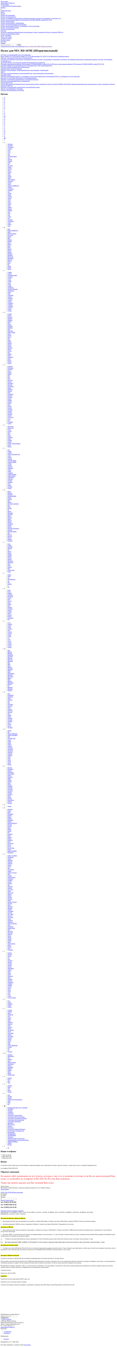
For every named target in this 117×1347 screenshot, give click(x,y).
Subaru (9, 939)
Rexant (9, 826)
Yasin (9, 1087)
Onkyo (9, 744)
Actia (9, 152)
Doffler (9, 354)
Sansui (9, 865)
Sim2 (9, 905)
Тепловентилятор (6, 75)
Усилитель (42, 62)
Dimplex (10, 348)
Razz (9, 812)
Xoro (9, 1079)
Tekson (9, 965)
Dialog (9, 341)
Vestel (9, 1031)
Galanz (9, 451)
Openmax (10, 749)
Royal (9, 846)
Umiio (9, 1005)
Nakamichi (10, 695)
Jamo (9, 576)
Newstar (10, 712)
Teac (9, 959)
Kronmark (10, 618)
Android (10, 190)
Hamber (10, 493)
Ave (9, 218)
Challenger (10, 287)
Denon (9, 335)
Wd (9, 1058)
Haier (9, 491)
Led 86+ (10, 629)
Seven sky (10, 889)
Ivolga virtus (11, 570)
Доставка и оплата (6, 38)
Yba (9, 1088)
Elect (9, 378)
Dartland (10, 326)
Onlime (10, 746)
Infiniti (9, 556)
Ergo (9, 405)
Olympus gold (11, 738)
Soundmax (10, 926)
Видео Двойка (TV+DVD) (8, 56)
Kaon (9, 590)
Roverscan (10, 843)
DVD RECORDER (6, 65)
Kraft (9, 613)
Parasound (10, 772)
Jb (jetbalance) (11, 579)
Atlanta (9, 209)
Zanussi (10, 1096)
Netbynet (10, 710)
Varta (9, 1013)
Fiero (9, 432)
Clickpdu (10, 298)
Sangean (10, 863)
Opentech (10, 750)
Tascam (10, 954)
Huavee (10, 534)
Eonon (9, 399)
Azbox (9, 224)
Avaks (9, 216)
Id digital (10, 547)
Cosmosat (10, 306)
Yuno (9, 1090)
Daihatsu (10, 320)
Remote (10, 825)
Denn (9, 334)
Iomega (10, 567)
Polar (9, 783)
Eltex (9, 392)
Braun (9, 267)
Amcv (9, 184)
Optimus (10, 754)
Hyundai (10, 541)
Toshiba (10, 985)
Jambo (9, 574)
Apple (9, 195)
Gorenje (10, 480)
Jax (8, 578)
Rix (9, 832)
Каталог (3, 13)
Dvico (9, 360)
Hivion (9, 522)
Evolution (10, 422)
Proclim (10, 798)
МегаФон (10, 1123)
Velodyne (10, 1022)
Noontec (10, 720)
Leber (9, 627)
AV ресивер (4, 62)
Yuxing (9, 1092)
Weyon (9, 1065)
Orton (9, 763)
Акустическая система (19, 62)
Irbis (9, 568)
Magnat (10, 652)
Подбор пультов (5, 40)
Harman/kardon (12, 496)
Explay (9, 423)
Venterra (10, 1024)
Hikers (9, 511)
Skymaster (10, 911)
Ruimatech (10, 852)
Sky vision (10, 914)
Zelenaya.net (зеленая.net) (15, 1099)
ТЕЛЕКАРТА (12, 1134)
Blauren (10, 260)
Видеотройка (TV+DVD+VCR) (41, 56)
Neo (9, 703)
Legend (10, 632)
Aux (9, 215)
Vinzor (9, 1039)
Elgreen (10, 391)
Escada (9, 408)
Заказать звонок (16, 6)
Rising (9, 829)
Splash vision (11, 928)
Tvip (9, 993)
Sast (9, 868)
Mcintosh (10, 661)
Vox (9, 1048)
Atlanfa (10, 207)
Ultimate (10, 1004)
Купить (3, 1200)
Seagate (10, 883)
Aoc (9, 192)
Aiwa (9, 170)
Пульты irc (11, 1127)
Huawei (10, 536)
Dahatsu (10, 318)
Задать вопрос (5, 4)
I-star (9, 544)
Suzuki (9, 946)
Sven (9, 948)
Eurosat (10, 411)
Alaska (9, 176)
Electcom (10, 380)
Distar (9, 349)
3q (8, 1147)
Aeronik (10, 159)
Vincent (10, 1038)
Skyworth (10, 917)
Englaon (10, 395)
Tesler (9, 973)
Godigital (10, 473)
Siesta (9, 900)
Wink (9, 1072)
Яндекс (10, 1144)
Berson (9, 249)
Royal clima (11, 848)
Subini (9, 940)
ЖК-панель (54, 56)
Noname (10, 718)
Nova (9, 723)
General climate (12, 460)
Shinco (9, 894)
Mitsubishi (10, 683)
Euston (9, 415)
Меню (2, 12)
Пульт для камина (6, 35)
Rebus (9, 817)
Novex (9, 724)
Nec (9, 701)
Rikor (9, 828)
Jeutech (10, 584)
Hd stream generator (13, 503)
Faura (9, 429)
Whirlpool (10, 1067)
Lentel (9, 635)
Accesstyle (10, 147)
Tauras (9, 956)
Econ (9, 371)
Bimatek (10, 253)
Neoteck (10, 706)
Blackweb (10, 257)
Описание (4, 1211)
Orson (9, 761)
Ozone (9, 764)
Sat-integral (11, 869)
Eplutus (10, 400)
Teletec (9, 970)
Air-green (10, 165)
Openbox (10, 747)
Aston (9, 204)
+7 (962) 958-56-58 (6, 6)
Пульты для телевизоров (8, 15)
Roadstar (10, 834)
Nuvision (10, 727)
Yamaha (10, 1085)
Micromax (10, 676)
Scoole (9, 882)
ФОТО (3, 72)
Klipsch (10, 607)
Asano (9, 202)
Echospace (10, 368)
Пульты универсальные (7, 21)
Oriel (9, 758)
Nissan (9, 715)
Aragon (10, 196)
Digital (9, 344)
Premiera (10, 791)
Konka (9, 610)
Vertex (9, 1028)
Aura (9, 213)
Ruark (9, 849)
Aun (9, 212)
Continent (10, 303)
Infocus (10, 558)
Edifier (9, 374)
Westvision (10, 1064)
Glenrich (10, 466)
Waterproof (11, 1056)
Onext (9, 740)
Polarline (10, 786)
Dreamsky (10, 357)
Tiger (9, 977)
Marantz (10, 653)
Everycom (10, 417)
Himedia (10, 514)
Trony (9, 988)
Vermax (10, 1027)
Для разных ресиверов (14, 1121)
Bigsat (9, 250)
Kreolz (9, 616)
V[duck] (10, 1051)
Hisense (10, 517)
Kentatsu (10, 595)
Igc (8, 550)
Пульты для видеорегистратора (10, 27)
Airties (9, 167)
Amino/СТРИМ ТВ (13, 186)
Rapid (9, 811)
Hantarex (10, 494)
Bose (9, 263)
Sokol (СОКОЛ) (12, 923)
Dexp (9, 340)
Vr (8, 1050)
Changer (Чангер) (12, 289)
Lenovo (10, 633)
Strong (9, 937)
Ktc (9, 619)
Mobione (10, 687)
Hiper (9, 516)
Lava (9, 622)
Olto (9, 737)
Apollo (9, 193)
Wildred (10, 1068)
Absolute (10, 145)
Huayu (9, 537)
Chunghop (10, 295)
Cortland (10, 304)
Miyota (9, 684)
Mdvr (9, 666)
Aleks (9, 178)
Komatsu (10, 608)
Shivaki (10, 897)
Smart (9, 919)
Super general (11, 943)
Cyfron (9, 311)
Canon (9, 280)
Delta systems (11, 332)
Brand (9, 266)
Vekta (9, 1019)
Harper (9, 497)
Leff (9, 630)
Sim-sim (10, 903)
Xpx (9, 1081)
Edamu (9, 372)
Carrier (9, 281)
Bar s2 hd (10, 235)
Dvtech (9, 361)
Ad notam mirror (12, 156)
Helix (9, 507)
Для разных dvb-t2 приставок (16, 1117)
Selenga (10, 888)
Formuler (10, 437)
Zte (8, 1104)
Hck (9, 500)
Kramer (10, 615)
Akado (9, 172)
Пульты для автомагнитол (8, 17)
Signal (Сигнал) (12, 902)
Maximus (10, 656)
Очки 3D (3, 30)
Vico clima (10, 1033)
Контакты (3, 41)
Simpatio (10, 906)
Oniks (9, 743)
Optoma (10, 755)
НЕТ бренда (11, 1124)
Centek (9, 286)
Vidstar (9, 1034)
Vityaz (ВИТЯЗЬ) (12, 1045)
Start (9, 930)
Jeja (9, 582)
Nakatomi (10, 696)
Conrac (9, 301)
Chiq (9, 294)
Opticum (10, 752)
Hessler (9, 508)
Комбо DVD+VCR (34, 65)
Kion (9, 602)
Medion (10, 667)
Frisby (9, 439)
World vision (11, 1075)
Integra (9, 559)
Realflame (10, 814)
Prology (10, 801)
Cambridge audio (12, 275)
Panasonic (10, 769)
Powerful (10, 789)
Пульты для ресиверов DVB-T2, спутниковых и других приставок (20, 26)
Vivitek (9, 1047)
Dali (9, 323)
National (10, 700)
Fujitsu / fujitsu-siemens (14, 443)
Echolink (10, 366)
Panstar (9, 771)
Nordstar (10, 721)
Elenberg (10, 389)
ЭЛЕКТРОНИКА (13, 1141)
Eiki (9, 375)
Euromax (10, 409)
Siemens (10, 899)
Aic (9, 164)
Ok (8, 732)
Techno (10, 962)
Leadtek (10, 624)
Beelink (10, 240)
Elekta (9, 388)
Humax (10, 539)
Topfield (10, 984)
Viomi (9, 1041)
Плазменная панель (63, 56)
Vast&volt (10, 1014)
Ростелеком (11, 1132)
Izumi (9, 571)
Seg (9, 885)
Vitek (9, 1044)
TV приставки (11, 78)
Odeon (9, 730)
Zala (9, 1095)
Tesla (9, 971)
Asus (9, 206)
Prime (9, 797)
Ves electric (11, 1030)
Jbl (8, 581)
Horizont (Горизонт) (13, 528)
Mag (9, 650)
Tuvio (9, 990)
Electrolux (10, 383)
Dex (9, 338)
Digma (9, 346)
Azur (9, 226)
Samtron (10, 862)
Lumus (9, 647)
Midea (9, 678)
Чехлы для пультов (6, 37)
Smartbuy (10, 920)
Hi (8, 510)
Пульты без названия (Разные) (16, 1129)
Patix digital (11, 774)
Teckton (10, 963)
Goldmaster (11, 477)
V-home (10, 1010)
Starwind (10, 933)
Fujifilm (10, 440)
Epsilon (10, 402)
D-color (10, 314)
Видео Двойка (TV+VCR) (24, 56)
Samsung (10, 860)
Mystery (10, 690)
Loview (10, 644)
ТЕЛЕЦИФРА (12, 1135)
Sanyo (9, 866)
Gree (9, 483)
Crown (9, 309)
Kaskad (10, 593)
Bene (9, 246)
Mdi (9, 662)
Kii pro (9, 601)
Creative (10, 307)
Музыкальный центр (32, 62)
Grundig (10, 487)
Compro (10, 300)
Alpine (9, 182)
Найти (19, 44)
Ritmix (9, 831)
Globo (9, 470)
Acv (9, 153)
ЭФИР (9, 1143)
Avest (9, 223)
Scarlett (10, 875)
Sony (9, 925)
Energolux (10, 394)
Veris (9, 1025)
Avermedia (10, 221)
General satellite (12, 462)
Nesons (10, 709)
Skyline (10, 909)
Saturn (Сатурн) (12, 872)
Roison (9, 837)
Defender (10, 328)
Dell (9, 329)
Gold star (10, 479)
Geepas (10, 457)
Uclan (9, 1002)
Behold (9, 241)
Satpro (9, 871)
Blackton (10, 255)
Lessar (9, 636)
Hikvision (10, 513)
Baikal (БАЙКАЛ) (13, 230)
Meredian (10, 669)
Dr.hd (9, 355)
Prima (9, 795)
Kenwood (10, 596)
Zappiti (9, 1098)
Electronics (11, 386)
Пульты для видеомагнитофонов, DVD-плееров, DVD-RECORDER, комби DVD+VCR (26, 20)
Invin (9, 565)
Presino (10, 792)
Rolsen (9, 838)
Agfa (9, 162)
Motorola (10, 689)
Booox (9, 261)
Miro (9, 679)
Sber (9, 874)
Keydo (9, 598)
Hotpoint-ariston (12, 531)
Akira (9, 175)
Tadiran (10, 953)
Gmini (9, 471)
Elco (9, 377)
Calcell (9, 273)
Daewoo (10, 317)
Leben (9, 625)
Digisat (9, 343)
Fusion (9, 446)
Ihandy (9, 551)
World (9, 1073)
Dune (9, 358)
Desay (9, 337)
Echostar (10, 369)
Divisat (9, 351)
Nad (9, 693)
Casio (9, 283)
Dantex (9, 324)
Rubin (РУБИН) (12, 851)
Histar (9, 519)
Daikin (9, 321)
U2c (9, 1001)
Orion (9, 760)
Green (9, 485)
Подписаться (4, 1317)
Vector (9, 1017)
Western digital (12, 1062)
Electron (10, 385)
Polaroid (10, 787)
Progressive (11, 800)
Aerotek (10, 161)
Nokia (9, 716)
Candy (9, 278)
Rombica (10, 840)
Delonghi (10, 331)
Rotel (9, 842)
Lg (8, 638)
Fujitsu (9, 442)
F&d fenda (10, 426)
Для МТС (10, 1112)
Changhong (11, 290)
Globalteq (10, 468)
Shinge (9, 896)
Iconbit (9, 545)
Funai (9, 445)
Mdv (9, 664)
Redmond (10, 820)
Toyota (9, 987)
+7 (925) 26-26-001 (6, 1319)
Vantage (10, 1011)
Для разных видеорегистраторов (17, 1118)
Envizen (10, 397)
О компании (7, 1331)
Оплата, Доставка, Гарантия (15, 1211)
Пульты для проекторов (7, 29)
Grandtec (10, 482)
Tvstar (9, 996)
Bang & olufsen (12, 233)
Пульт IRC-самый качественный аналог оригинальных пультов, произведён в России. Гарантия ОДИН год (32, 32)
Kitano (9, 604)
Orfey (9, 757)
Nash (9, 698)
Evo (9, 420)
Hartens (10, 499)
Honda (9, 525)
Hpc (9, 533)
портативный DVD (46, 65)
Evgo (9, 419)
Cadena (10, 272)
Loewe (9, 642)
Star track (10, 931)
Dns (9, 352)
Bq (8, 264)
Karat (9, 591)
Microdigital (11, 673)
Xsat (9, 1082)
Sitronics (10, 908)
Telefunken (11, 968)
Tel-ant (9, 967)
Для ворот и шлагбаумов (15, 1115)
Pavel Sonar (27, 1345)
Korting (10, 612)
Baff (9, 229)
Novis (9, 726)
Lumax (9, 645)
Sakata (9, 858)
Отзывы (3, 43)
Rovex (9, 845)
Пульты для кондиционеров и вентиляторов (13, 24)
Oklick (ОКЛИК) (12, 735)
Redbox (10, 818)
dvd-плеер (15, 65)
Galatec (10, 453)
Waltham (10, 1055)
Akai (9, 173)
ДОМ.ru (10, 1110)
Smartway (10, 922)
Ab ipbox (10, 144)
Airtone (10, 169)
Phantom (10, 777)
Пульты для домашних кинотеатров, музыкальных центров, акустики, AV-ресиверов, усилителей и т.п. (31, 18)
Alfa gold (10, 181)
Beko (9, 243)
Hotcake (10, 530)
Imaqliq (10, 554)
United (9, 1007)
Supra (9, 945)
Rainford (10, 809)
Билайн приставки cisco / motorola (17, 1107)
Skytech (10, 913)
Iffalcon (10, 548)
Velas (9, 1021)
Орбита (10, 1126)
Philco (9, 778)
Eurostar (10, 414)
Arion (9, 199)
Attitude (10, 210)
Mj (8, 686)
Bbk (9, 238)
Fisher (9, 436)
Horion (9, 527)
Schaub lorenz (11, 877)
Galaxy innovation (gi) (14, 454)
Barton (9, 236)
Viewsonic (10, 1036)
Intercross (10, 561)
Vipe (9, 1042)
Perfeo (9, 775)
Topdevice (10, 982)
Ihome (9, 553)
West (9, 1061)
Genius (9, 463)
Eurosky (10, 412)
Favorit (9, 431)
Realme (10, 815)
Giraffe (9, 465)
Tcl (8, 957)
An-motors (10, 189)
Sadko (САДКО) (12, 855)
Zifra (9, 1101)
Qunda (9, 806)
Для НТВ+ (11, 1114)
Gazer (9, 456)
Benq (9, 247)
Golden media (11, 476)
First (9, 434)
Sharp (9, 891)
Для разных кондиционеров (16, 1120)
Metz (9, 672)
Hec (9, 505)
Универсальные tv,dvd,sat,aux (16, 1138)
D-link (9, 315)
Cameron (10, 277)
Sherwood (10, 892)
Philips (9, 780)
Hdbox (9, 502)
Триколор (10, 1137)
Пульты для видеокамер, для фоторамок (12, 23)
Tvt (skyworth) (12, 997)
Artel (9, 201)
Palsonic (10, 767)
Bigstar (9, 252)
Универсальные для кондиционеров (11, 68)
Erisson (10, 406)
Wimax (9, 1070)
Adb (9, 155)
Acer (9, 150)
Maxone (10, 658)
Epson (9, 403)
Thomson (10, 976)
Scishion (10, 880)
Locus (9, 641)
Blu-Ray (10, 62)
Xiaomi (10, 1078)
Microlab (10, 675)
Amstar (9, 187)
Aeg (9, 158)
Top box (10, 980)
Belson (9, 244)
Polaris (9, 784)
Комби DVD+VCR (23, 65)
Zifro (9, 1102)
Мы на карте (4, 1)
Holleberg (10, 524)
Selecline (10, 886)
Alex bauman (11, 179)
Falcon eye (10, 428)
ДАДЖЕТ (10, 1109)
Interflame (10, 562)
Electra (9, 382)
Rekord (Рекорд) (12, 823)
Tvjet (9, 994)
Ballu (9, 232)
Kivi (9, 605)
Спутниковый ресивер (29, 78)
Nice (9, 713)
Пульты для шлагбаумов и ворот (10, 34)
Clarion (10, 297)
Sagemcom (11, 857)
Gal (9, 449)
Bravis (9, 269)
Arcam (9, 198)
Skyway (10, 916)
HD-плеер (4, 78)
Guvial (9, 488)
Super (9, 942)
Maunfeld (10, 655)
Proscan (10, 803)
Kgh (9, 599)
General (10, 459)
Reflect (9, 821)
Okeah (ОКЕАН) (12, 733)
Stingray (10, 934)
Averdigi (10, 219)
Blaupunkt (10, 258)
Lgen (9, 639)
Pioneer (10, 781)
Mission (10, 681)
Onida (9, 741)
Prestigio (10, 794)
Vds (9, 1016)
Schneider (10, 879)
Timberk (10, 979)
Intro (9, 564)
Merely (9, 670)
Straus (9, 936)
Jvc (8, 587)
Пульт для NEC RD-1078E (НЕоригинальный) (38, 46)
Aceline (10, 148)
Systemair (10, 950)
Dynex (9, 363)
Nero (9, 707)
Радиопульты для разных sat (16, 1131)
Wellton (10, 1059)
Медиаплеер (19, 78)
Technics (10, 960)
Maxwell (10, 659)
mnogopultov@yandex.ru (8, 3)
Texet (9, 974)
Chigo (9, 292)
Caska (9, 284)
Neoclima (10, 704)
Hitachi (9, 520)
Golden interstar (12, 474)
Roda (9, 835)
